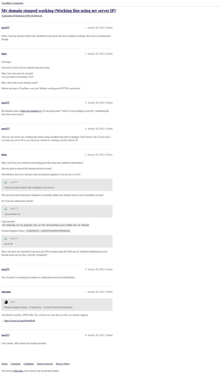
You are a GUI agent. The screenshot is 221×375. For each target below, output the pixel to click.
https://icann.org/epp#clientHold (20, 320)
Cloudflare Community (12, 3)
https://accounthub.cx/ (31, 111)
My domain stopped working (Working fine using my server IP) (59, 10)
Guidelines (29, 363)
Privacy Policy (63, 363)
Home (5, 363)
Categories (16, 363)
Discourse (18, 371)
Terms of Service (45, 363)
